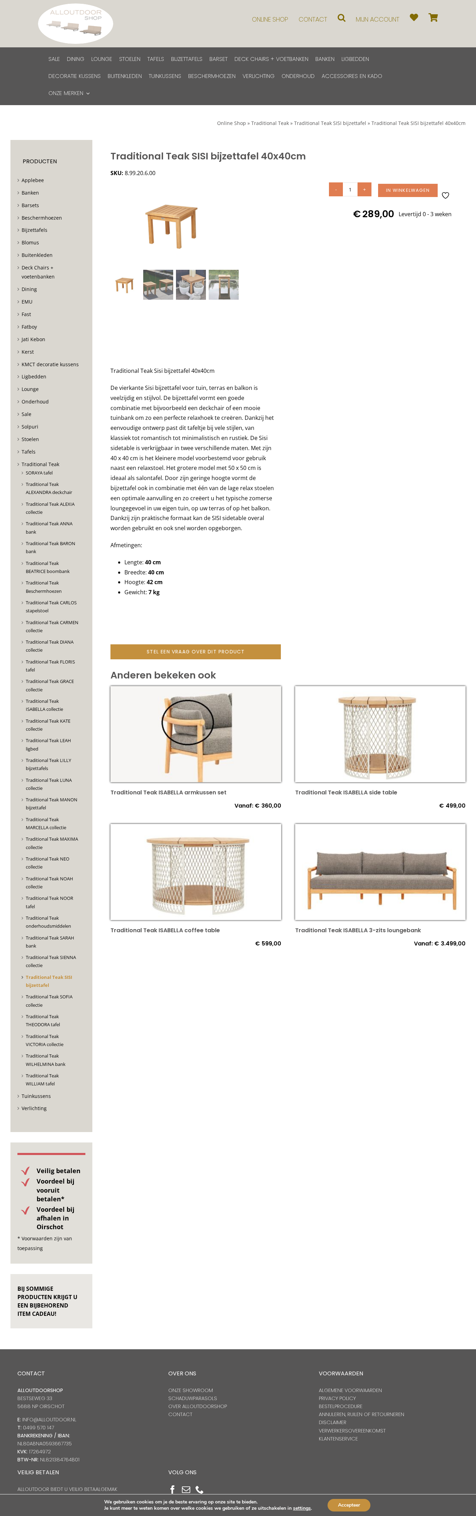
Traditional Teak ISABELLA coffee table (165, 930)
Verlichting (34, 1108)
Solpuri (30, 426)
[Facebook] (172, 1489)
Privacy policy (337, 1398)
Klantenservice (338, 1438)
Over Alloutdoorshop (197, 1406)
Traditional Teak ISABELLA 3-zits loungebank (358, 930)
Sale (26, 414)
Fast (26, 314)
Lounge (30, 389)
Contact (180, 1414)
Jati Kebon (33, 339)
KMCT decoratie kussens (50, 364)
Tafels (29, 451)
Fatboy (29, 326)
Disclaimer (332, 1422)
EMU (27, 301)
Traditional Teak (270, 123)
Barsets (30, 205)
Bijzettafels (34, 230)
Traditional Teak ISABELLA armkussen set (168, 792)
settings (302, 1508)
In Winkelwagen (408, 190)
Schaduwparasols (192, 1398)
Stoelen (30, 439)
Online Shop (231, 123)
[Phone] (199, 1489)
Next (233, 224)
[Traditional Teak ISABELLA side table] (380, 691)
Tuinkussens (36, 1096)
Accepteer (349, 1505)
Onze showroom (190, 1390)
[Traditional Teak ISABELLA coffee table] (195, 829)
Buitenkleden (37, 255)
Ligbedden (34, 376)
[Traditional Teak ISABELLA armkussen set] (195, 691)
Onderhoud (35, 401)
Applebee (33, 180)
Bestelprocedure (340, 1406)
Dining (29, 289)
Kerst (28, 351)
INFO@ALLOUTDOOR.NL (49, 1419)
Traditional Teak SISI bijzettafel (330, 123)
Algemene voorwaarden (350, 1390)
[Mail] (186, 1489)
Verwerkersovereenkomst (352, 1430)
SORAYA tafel (39, 473)
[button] (341, 17)
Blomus (30, 242)
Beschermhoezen (42, 217)
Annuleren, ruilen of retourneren (361, 1414)
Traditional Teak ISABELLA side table (346, 792)
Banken (30, 192)
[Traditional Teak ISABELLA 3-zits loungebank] (380, 829)
